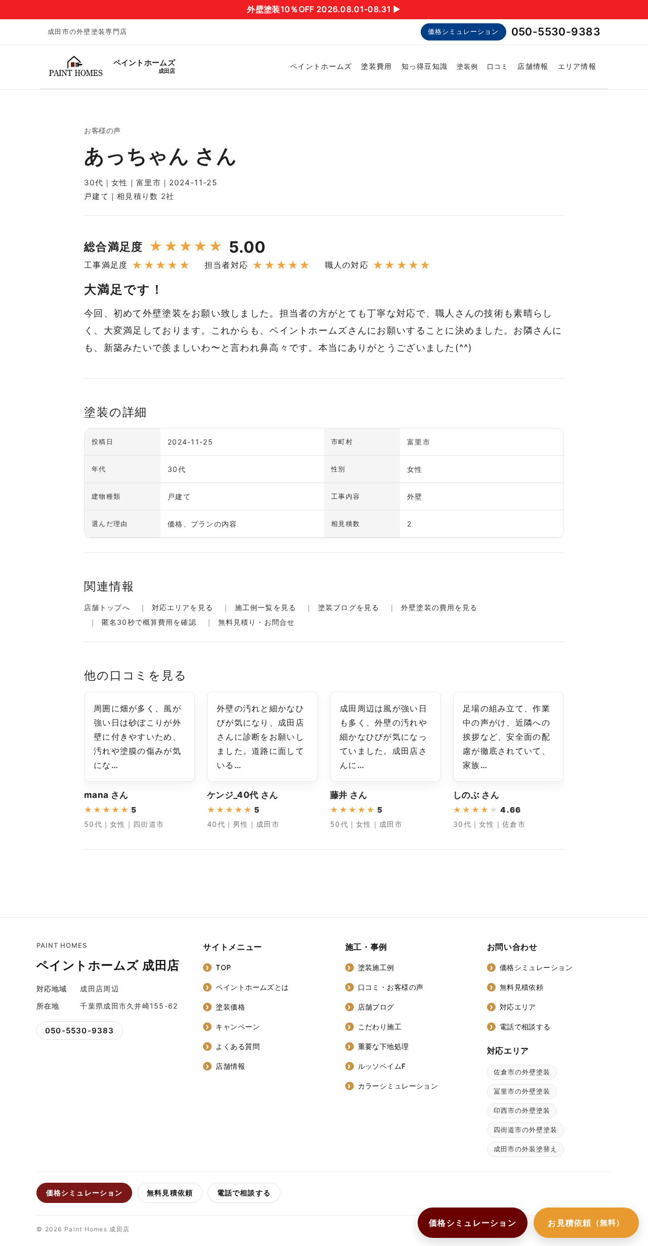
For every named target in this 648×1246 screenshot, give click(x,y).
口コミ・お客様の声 (391, 987)
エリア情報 (577, 66)
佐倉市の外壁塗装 (522, 1072)
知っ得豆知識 (424, 66)
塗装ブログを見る (348, 607)
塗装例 (467, 66)
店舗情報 (532, 66)
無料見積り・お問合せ (256, 622)
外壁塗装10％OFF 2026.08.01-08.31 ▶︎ (323, 9)
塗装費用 (376, 66)
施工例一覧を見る (265, 607)
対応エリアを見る (182, 607)
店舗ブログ (376, 1006)
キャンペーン (238, 1026)
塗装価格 (230, 1006)
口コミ (497, 66)
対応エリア (518, 1006)
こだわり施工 (380, 1026)
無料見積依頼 (522, 987)
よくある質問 (238, 1046)
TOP (223, 967)
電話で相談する (525, 1026)
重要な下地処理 (383, 1046)
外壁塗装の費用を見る (439, 607)
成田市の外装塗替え (525, 1149)
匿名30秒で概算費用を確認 (149, 622)
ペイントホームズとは (252, 987)
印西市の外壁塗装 (522, 1110)
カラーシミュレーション (398, 1085)
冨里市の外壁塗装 (522, 1091)
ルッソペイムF (382, 1066)
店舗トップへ (107, 607)
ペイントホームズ (321, 66)
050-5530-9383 (555, 31)
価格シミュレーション (463, 31)
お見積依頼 (586, 1223)
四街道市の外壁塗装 (525, 1130)
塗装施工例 (376, 967)
